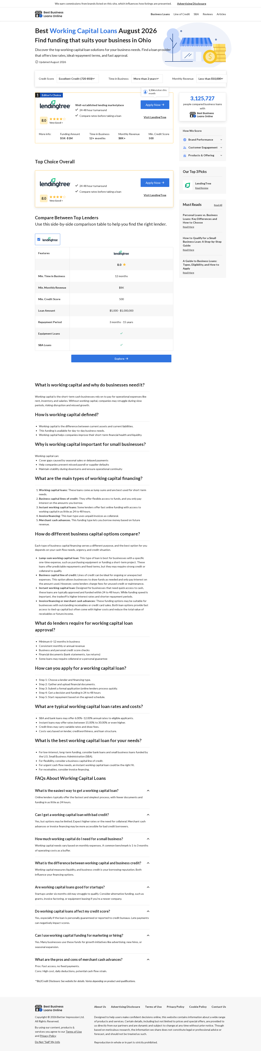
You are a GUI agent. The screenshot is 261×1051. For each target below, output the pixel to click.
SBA (196, 14)
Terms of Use (153, 1006)
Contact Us (219, 1006)
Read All (218, 205)
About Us (100, 1006)
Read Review (201, 188)
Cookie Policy (198, 1006)
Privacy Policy (175, 1006)
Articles (221, 14)
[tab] (155, 104)
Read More (188, 226)
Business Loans (160, 14)
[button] (191, 3)
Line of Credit (182, 14)
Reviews (208, 14)
